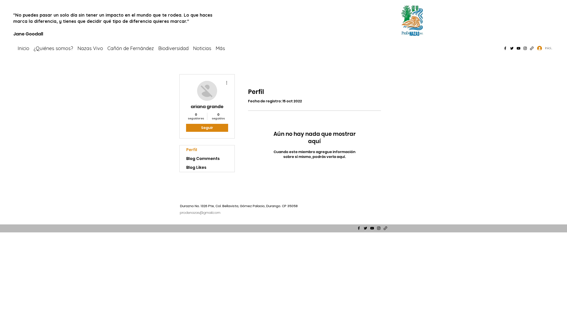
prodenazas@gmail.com (200, 212)
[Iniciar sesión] (538, 48)
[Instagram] (525, 48)
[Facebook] (505, 48)
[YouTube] (518, 48)
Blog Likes (196, 167)
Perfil (191, 149)
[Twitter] (512, 48)
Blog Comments (203, 158)
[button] (173, 48)
